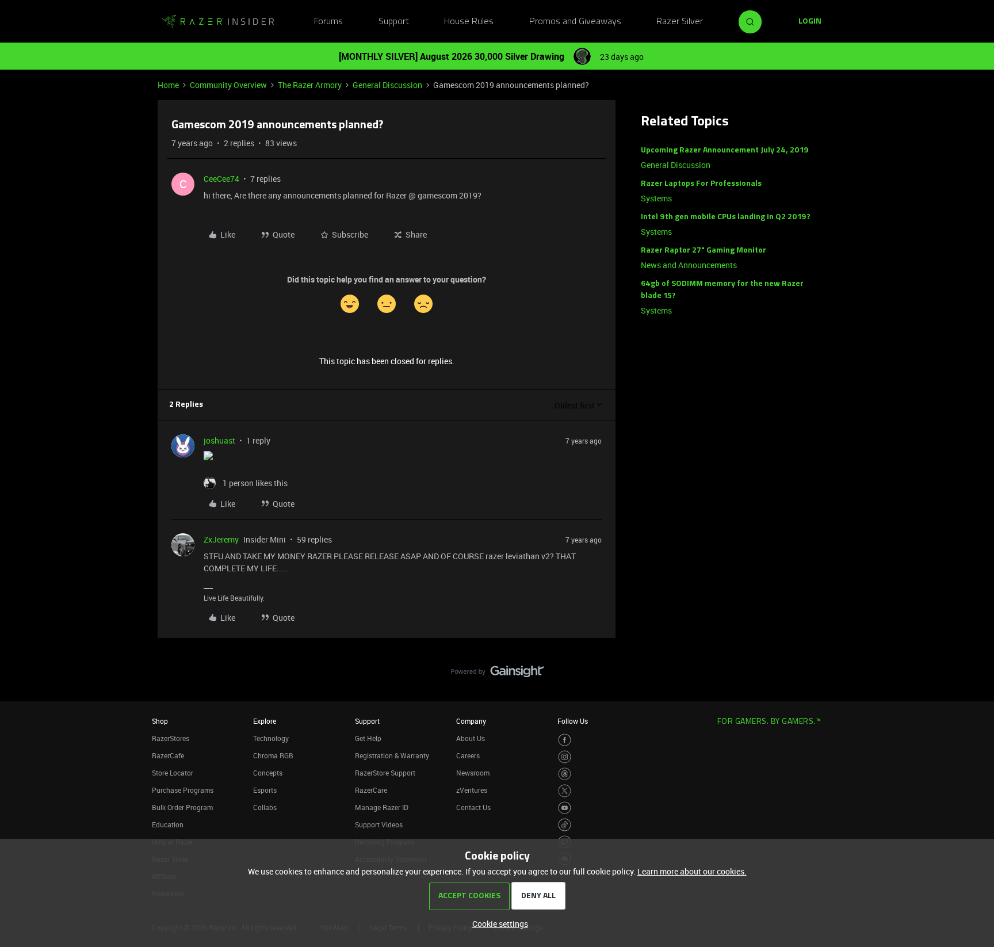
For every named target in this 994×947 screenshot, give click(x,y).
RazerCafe (168, 755)
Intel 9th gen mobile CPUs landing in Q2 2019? (726, 217)
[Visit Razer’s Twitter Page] (564, 791)
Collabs (265, 807)
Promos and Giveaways (575, 21)
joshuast (219, 440)
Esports (265, 790)
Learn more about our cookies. (692, 871)
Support (394, 21)
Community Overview (228, 84)
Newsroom (473, 772)
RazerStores (170, 738)
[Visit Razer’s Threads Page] (564, 774)
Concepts (267, 772)
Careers (468, 755)
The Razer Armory (310, 84)
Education (167, 824)
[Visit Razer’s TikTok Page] (564, 825)
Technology (271, 738)
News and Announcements (689, 264)
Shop (160, 720)
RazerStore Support (385, 772)
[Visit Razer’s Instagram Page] (564, 757)
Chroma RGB (273, 755)
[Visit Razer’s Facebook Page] (564, 740)
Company (471, 720)
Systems (656, 198)
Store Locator (172, 772)
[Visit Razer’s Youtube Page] (564, 808)
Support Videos (379, 824)
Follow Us (572, 720)
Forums (328, 21)
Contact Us (473, 807)
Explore (264, 720)
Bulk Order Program (182, 807)
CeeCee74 (221, 178)
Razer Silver (679, 21)
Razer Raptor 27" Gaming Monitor (703, 250)
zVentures (471, 790)
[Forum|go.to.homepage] (218, 21)
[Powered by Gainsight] (497, 674)
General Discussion (387, 84)
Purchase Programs (182, 790)
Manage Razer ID (381, 807)
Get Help (368, 738)
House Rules (469, 21)
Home (168, 84)
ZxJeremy (221, 539)
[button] (810, 21)
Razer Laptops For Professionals (701, 184)
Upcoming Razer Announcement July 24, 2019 (725, 150)
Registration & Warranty (392, 755)
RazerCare (371, 790)
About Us (470, 738)
